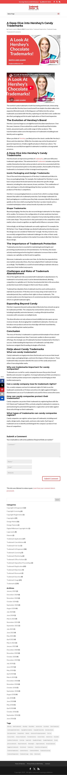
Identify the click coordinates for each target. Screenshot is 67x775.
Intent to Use (49, 736)
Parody (56, 740)
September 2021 (12, 626)
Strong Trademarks (50, 743)
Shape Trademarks (22, 743)
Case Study (46, 726)
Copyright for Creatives (26, 730)
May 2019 (10, 670)
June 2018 (10, 701)
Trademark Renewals (14, 573)
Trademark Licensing (14, 553)
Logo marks (11, 532)
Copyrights (10, 518)
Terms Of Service (20, 763)
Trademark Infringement (15, 549)
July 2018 (10, 698)
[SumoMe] (2, 398)
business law (39, 726)
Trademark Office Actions (15, 559)
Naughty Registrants (48, 740)
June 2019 (10, 667)
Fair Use (49, 733)
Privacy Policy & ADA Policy (35, 763)
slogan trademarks (40, 743)
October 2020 (11, 657)
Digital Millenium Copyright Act (17, 528)
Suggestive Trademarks (12, 747)
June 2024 (10, 615)
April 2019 (10, 674)
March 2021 (11, 643)
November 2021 (12, 622)
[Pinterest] (2, 390)
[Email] (2, 394)
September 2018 (12, 691)
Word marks (37, 754)
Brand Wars (31, 726)
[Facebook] (2, 381)
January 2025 (11, 591)
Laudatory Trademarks (12, 740)
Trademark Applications (12, 750)
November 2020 (12, 653)
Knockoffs (56, 736)
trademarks (39, 159)
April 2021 (10, 639)
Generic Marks (41, 736)
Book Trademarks (17, 726)
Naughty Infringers (37, 740)
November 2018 (12, 684)
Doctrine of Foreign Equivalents (38, 733)
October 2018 (11, 688)
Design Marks (29, 29)
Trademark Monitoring (14, 556)
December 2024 (12, 595)
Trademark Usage (51, 29)
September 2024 (12, 605)
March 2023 (11, 619)
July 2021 (10, 629)
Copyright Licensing (13, 511)
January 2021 (11, 646)
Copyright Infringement (15, 508)
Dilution (27, 733)
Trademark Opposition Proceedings (19, 563)
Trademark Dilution (34, 750)
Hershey (22, 138)
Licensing (22, 740)
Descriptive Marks (11, 733)
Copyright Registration (14, 515)
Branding (25, 726)
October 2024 (11, 601)
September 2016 (12, 715)
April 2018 (10, 708)
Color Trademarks (54, 726)
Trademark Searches (14, 577)
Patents (9, 535)
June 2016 (10, 718)
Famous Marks (10, 736)
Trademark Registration (39, 29)
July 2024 (10, 612)
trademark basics (24, 750)
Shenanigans (31, 743)
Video (31, 754)
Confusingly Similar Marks (13, 730)
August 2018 (11, 694)
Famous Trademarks (21, 736)
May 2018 (10, 705)
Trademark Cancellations (15, 542)
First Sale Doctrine (31, 736)
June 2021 (10, 632)
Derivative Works (49, 730)
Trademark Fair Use (13, 546)
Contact (47, 763)
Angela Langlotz (12, 29)
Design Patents (12, 525)
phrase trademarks (11, 743)
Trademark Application (14, 539)
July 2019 (10, 663)
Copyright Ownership (39, 730)
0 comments (17, 32)
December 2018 (12, 681)
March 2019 (11, 677)
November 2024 (12, 598)
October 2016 (11, 712)
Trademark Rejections (14, 570)
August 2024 (11, 608)
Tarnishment (23, 747)
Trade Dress (30, 747)
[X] (2, 385)
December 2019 (12, 660)
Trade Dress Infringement (41, 747)
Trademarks (10, 32)
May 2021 (10, 636)
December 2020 (12, 650)
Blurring (9, 726)
